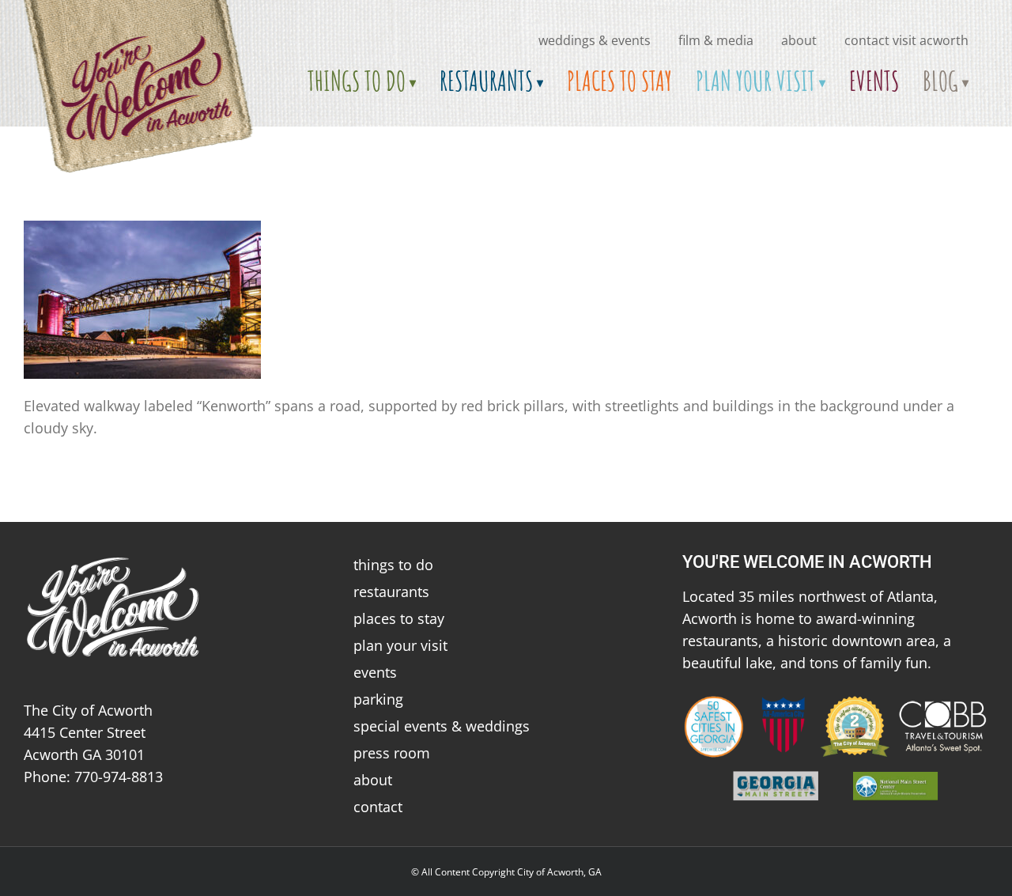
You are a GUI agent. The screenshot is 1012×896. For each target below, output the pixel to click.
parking (378, 699)
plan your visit (400, 645)
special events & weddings (441, 725)
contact (377, 806)
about (799, 40)
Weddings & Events (594, 40)
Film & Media (715, 40)
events (375, 672)
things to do (393, 564)
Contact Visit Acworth (906, 40)
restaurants (391, 591)
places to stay (398, 618)
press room (391, 752)
